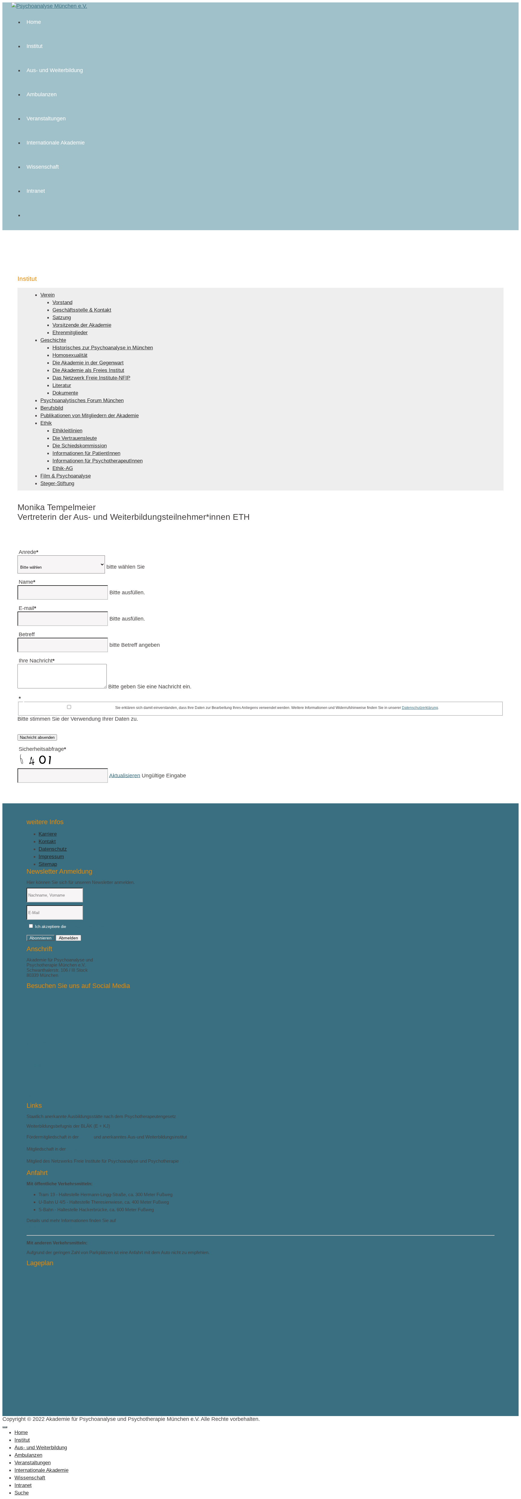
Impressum (51, 856)
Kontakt (47, 841)
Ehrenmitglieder (70, 332)
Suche (21, 1493)
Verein (47, 295)
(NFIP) (186, 1161)
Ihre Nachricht (37, 661)
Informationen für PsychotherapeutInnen (97, 461)
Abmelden (68, 937)
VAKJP (74, 1148)
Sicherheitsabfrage (42, 749)
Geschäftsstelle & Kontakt (81, 310)
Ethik (46, 423)
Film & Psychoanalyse (65, 476)
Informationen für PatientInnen (86, 453)
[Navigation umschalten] (4, 1427)
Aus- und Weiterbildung (55, 70)
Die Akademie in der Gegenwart (88, 363)
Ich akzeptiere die (69, 926)
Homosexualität (69, 355)
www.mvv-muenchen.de (50, 1226)
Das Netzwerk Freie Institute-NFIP (91, 378)
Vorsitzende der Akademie (81, 325)
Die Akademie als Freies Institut (88, 370)
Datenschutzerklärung (420, 708)
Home (34, 22)
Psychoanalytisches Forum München (82, 400)
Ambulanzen (42, 94)
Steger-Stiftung (57, 483)
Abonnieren (41, 937)
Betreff (27, 634)
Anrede (28, 552)
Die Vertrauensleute (74, 438)
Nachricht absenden (37, 737)
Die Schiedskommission (79, 446)
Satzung (61, 317)
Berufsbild (51, 408)
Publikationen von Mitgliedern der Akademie (89, 415)
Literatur (61, 385)
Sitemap (48, 864)
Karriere (48, 834)
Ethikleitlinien (67, 431)
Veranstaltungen (46, 119)
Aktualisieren (124, 775)
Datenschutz (53, 849)
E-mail (27, 608)
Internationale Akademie (56, 143)
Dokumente (65, 393)
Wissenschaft (43, 167)
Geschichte (53, 340)
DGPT (86, 1136)
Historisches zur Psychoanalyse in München (102, 348)
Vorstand (62, 302)
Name (27, 582)
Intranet (36, 191)
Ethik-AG (62, 468)
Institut (35, 46)
